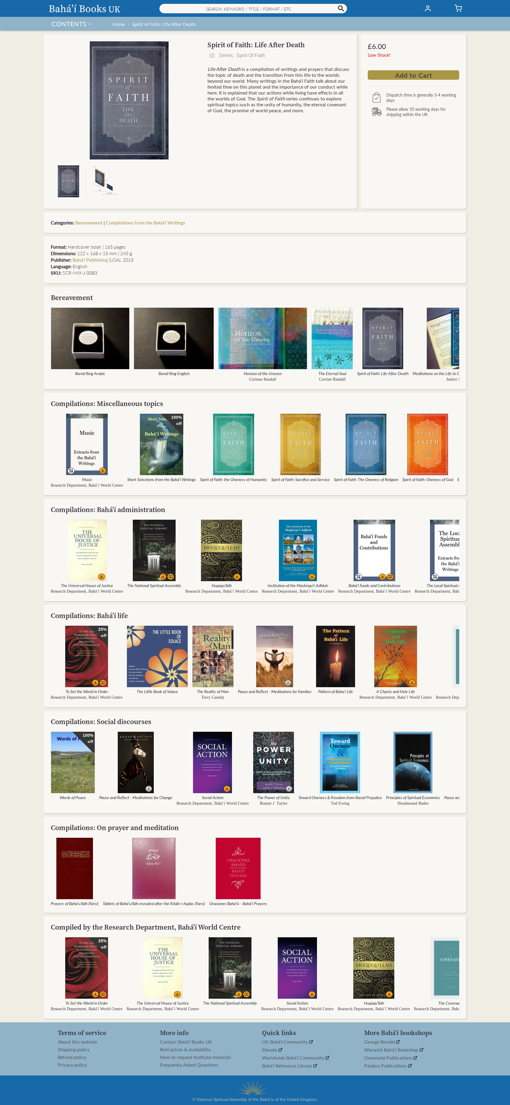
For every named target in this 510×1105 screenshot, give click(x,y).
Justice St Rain (458, 379)
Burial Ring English (173, 373)
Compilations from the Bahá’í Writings (145, 222)
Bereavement (88, 222)
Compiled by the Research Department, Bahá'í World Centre (146, 927)
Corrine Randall (332, 379)
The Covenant (450, 1002)
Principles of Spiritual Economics (413, 797)
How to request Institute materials (195, 1057)
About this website (77, 1041)
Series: (241, 55)
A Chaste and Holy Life (395, 691)
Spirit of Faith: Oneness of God (427, 479)
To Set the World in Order (87, 691)
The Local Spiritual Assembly (451, 585)
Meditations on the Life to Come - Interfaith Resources (458, 373)
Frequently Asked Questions (189, 1064)
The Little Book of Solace (157, 691)
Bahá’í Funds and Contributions (375, 585)
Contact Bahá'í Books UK (186, 1041)
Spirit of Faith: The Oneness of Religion (366, 479)
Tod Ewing (340, 803)
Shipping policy (73, 1049)
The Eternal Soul (332, 373)
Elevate (270, 1049)
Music (87, 479)
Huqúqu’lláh (222, 585)
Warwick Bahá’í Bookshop (391, 1049)
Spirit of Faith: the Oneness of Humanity (233, 479)
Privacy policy (72, 1064)
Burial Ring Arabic (90, 373)
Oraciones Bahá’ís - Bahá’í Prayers (238, 903)
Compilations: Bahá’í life (89, 615)
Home (118, 24)
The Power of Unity (273, 797)
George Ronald (380, 1041)
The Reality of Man (213, 691)
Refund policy (72, 1057)
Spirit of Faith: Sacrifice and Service (300, 479)
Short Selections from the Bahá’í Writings (161, 479)
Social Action (212, 797)
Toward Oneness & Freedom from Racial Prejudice (340, 797)
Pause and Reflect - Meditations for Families (275, 691)
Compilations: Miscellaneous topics (107, 403)
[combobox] (253, 8)
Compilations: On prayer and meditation (115, 827)
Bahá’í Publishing (90, 259)
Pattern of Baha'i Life (335, 691)
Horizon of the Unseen (263, 373)
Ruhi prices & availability (185, 1049)
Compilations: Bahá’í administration (108, 509)
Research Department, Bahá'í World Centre (86, 697)
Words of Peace (73, 797)
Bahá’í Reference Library (287, 1065)
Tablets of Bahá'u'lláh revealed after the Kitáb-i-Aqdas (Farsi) (154, 903)
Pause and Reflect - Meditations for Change (135, 797)
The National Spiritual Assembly (154, 585)
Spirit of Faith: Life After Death (164, 24)
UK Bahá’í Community (285, 1041)
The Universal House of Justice (87, 585)
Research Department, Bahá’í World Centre (87, 485)
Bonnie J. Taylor (273, 803)
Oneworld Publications (388, 1057)
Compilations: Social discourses (101, 721)
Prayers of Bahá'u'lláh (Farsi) (75, 903)
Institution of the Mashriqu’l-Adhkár (298, 585)
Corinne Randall (262, 379)
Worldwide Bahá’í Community (293, 1057)
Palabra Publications (386, 1065)
